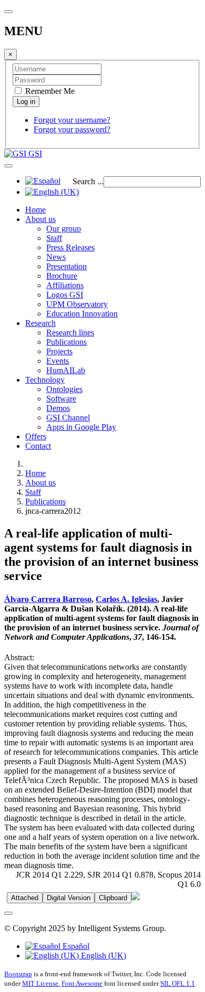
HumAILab (65, 370)
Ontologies (64, 389)
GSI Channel (68, 417)
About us (40, 219)
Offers (35, 436)
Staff (54, 238)
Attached (24, 898)
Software (61, 398)
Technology (45, 379)
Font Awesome (82, 983)
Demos (58, 408)
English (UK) (102, 955)
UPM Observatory (77, 304)
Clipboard (113, 898)
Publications (66, 341)
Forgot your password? (72, 129)
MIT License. (41, 983)
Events (57, 360)
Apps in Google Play (81, 427)
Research (40, 323)
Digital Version (68, 898)
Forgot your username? (72, 119)
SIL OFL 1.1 (177, 983)
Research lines (70, 332)
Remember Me (49, 91)
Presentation (66, 266)
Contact (38, 445)
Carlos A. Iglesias (126, 599)
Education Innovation (82, 313)
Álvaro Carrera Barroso (47, 599)
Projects (59, 351)
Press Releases (70, 247)
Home (35, 209)
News (56, 256)
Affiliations (65, 285)
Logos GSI (64, 294)
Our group (63, 228)
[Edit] (135, 897)
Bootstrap (18, 974)
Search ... (88, 181)
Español (74, 946)
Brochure (61, 275)
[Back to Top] (8, 913)
